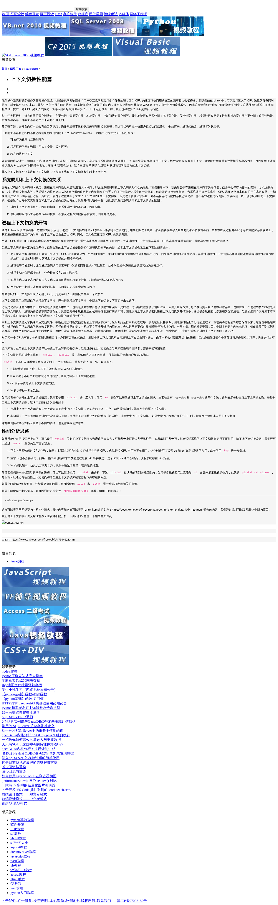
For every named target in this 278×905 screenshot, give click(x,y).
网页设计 (47, 14)
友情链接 (72, 901)
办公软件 (70, 14)
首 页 (6, 14)
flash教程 (17, 861)
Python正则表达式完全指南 (22, 676)
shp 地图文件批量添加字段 (22, 685)
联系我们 (104, 901)
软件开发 (17, 824)
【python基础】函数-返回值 (23, 699)
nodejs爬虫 (10, 671)
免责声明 (41, 901)
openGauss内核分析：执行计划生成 (28, 749)
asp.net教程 (18, 847)
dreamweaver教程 (23, 852)
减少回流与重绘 (14, 767)
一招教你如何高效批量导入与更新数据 (31, 740)
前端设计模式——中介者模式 (24, 799)
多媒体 (124, 14)
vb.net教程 (18, 838)
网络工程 (16, 68)
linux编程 (17, 561)
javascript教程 (20, 856)
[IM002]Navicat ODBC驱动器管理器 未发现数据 (38, 753)
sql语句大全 (19, 843)
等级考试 (111, 14)
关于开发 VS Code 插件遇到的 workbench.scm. (36, 790)
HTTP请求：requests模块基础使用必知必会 (34, 703)
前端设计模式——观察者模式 (24, 794)
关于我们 (9, 901)
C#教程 (16, 883)
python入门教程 (22, 893)
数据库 (83, 14)
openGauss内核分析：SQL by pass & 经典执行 (36, 735)
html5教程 (17, 879)
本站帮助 (57, 901)
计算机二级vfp (21, 870)
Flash (58, 14)
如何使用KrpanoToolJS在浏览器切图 (29, 776)
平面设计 (17, 14)
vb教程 (15, 865)
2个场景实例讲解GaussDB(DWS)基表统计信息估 (39, 721)
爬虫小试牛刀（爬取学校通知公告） (29, 689)
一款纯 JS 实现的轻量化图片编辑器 (28, 785)
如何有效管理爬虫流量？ (21, 712)
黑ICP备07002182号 (132, 901)
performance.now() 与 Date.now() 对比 (29, 780)
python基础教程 (22, 820)
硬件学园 (96, 14)
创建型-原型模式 (14, 803)
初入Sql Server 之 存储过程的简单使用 (31, 758)
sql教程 (15, 833)
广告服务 (25, 901)
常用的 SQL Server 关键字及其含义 (28, 726)
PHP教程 (17, 829)
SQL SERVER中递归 (17, 717)
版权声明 (88, 901)
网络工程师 (138, 14)
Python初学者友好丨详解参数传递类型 (31, 708)
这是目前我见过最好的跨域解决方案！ (31, 762)
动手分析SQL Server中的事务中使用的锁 (32, 730)
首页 (4, 68)
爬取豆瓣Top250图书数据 (21, 680)
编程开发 (32, 14)
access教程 (18, 874)
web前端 (16, 888)
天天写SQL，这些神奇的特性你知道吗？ (33, 744)
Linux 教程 (31, 68)
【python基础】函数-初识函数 (24, 694)
